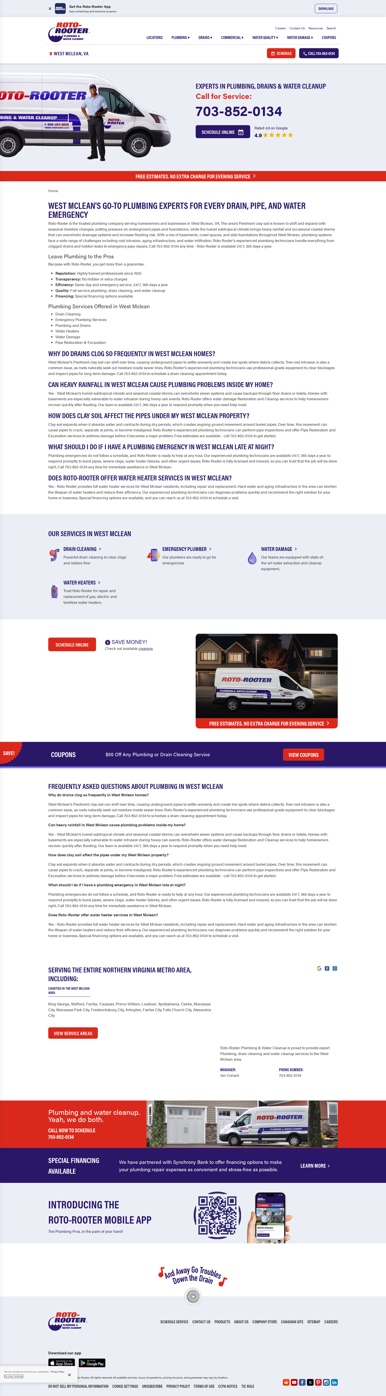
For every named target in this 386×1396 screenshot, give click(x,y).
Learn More (313, 1165)
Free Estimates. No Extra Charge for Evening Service (193, 176)
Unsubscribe (152, 1386)
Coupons (329, 37)
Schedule (284, 53)
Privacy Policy (178, 1386)
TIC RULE (247, 1386)
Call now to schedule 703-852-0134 (71, 1133)
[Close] (69, 1375)
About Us (241, 1321)
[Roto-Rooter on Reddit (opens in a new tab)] (286, 1382)
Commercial (232, 37)
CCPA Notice (227, 1386)
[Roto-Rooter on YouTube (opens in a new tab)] (294, 1382)
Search (331, 28)
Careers (280, 28)
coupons (145, 648)
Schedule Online (219, 131)
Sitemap (313, 1321)
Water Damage (300, 37)
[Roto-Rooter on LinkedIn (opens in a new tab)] (334, 1382)
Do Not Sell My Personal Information (78, 1386)
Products (222, 1321)
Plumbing (181, 37)
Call (321, 53)
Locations (155, 37)
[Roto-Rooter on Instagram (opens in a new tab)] (326, 1382)
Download (326, 8)
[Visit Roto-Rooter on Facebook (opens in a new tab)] (327, 968)
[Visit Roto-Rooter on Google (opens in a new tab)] (319, 968)
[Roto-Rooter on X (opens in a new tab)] (310, 1382)
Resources (315, 28)
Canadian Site (292, 1321)
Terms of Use (204, 1386)
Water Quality (265, 37)
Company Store (264, 1321)
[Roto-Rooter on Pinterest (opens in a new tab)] (318, 1382)
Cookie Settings (125, 1386)
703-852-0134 (239, 110)
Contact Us (297, 28)
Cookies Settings (13, 1376)
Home (53, 190)
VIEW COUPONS (304, 754)
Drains (205, 37)
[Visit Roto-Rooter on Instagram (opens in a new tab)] (335, 968)
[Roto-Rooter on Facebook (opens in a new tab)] (302, 1382)
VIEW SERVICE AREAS (73, 1033)
